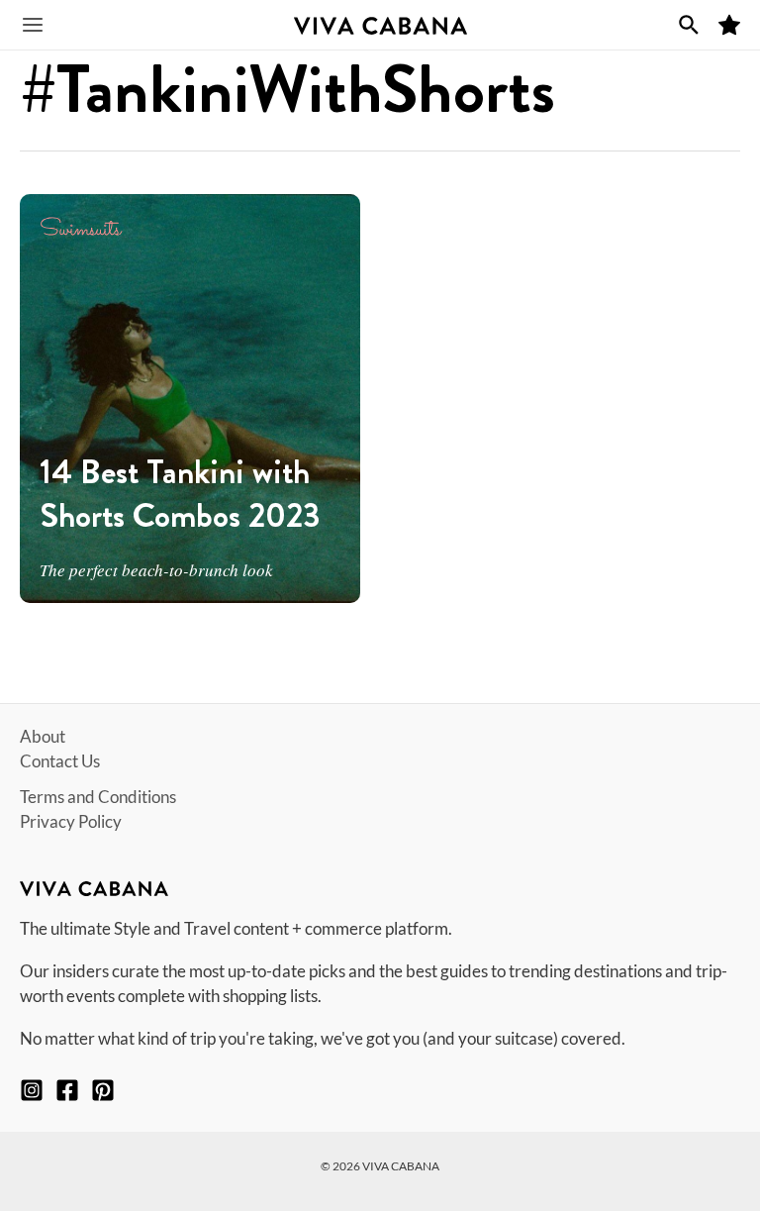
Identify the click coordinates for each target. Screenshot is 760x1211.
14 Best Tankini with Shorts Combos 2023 (180, 494)
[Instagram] (32, 1090)
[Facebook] (67, 1090)
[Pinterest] (103, 1090)
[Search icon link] (689, 25)
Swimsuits (80, 230)
